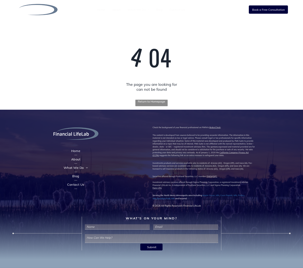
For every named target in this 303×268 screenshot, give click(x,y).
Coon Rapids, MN (228, 195)
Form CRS (157, 188)
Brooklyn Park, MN (166, 198)
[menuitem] (101, 9)
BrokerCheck (215, 127)
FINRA (209, 176)
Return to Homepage (151, 101)
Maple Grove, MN (211, 195)
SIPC (215, 176)
